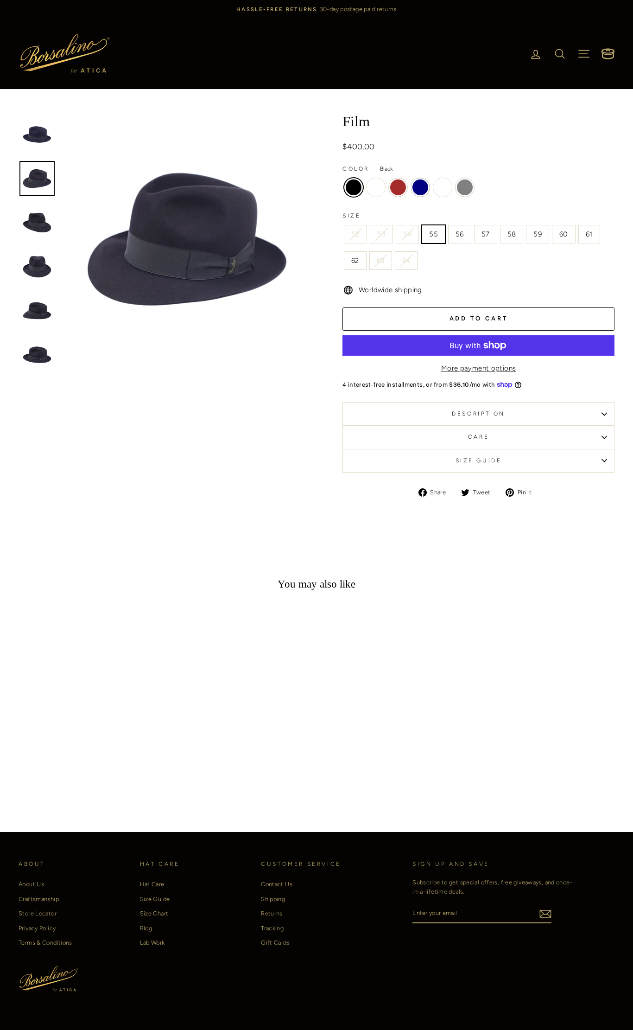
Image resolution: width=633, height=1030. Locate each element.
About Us (31, 884)
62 (355, 260)
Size (351, 215)
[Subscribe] (545, 913)
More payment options (478, 368)
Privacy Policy (37, 928)
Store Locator (38, 913)
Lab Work (152, 942)
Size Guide (155, 899)
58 (511, 234)
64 (406, 260)
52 (355, 234)
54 (407, 234)
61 (589, 234)
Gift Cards (275, 942)
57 (485, 234)
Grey (465, 187)
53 (381, 234)
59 (537, 234)
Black (353, 187)
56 (460, 234)
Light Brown (398, 187)
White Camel (442, 187)
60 (563, 234)
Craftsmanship (39, 899)
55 (433, 234)
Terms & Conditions (45, 942)
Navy (420, 187)
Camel (376, 187)
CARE (478, 437)
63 (381, 260)
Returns (272, 913)
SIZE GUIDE (479, 460)
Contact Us (276, 884)
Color (367, 169)
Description (478, 413)
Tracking (272, 928)
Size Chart (154, 913)
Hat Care (152, 884)
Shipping (273, 899)
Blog (146, 928)
